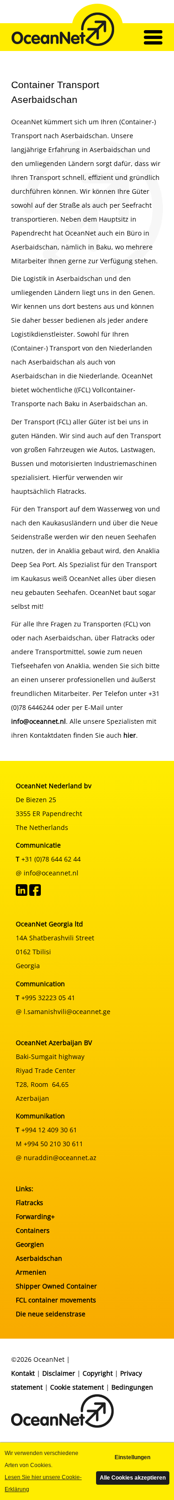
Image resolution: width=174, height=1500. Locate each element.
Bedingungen (132, 1387)
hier (129, 735)
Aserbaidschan (39, 1258)
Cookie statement (77, 1387)
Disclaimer (58, 1373)
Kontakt (23, 1373)
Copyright (98, 1373)
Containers (33, 1230)
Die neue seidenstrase (50, 1313)
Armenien (31, 1272)
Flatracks (29, 1202)
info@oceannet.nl (38, 721)
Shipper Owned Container (56, 1286)
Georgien (30, 1244)
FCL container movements (56, 1300)
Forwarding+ (35, 1216)
